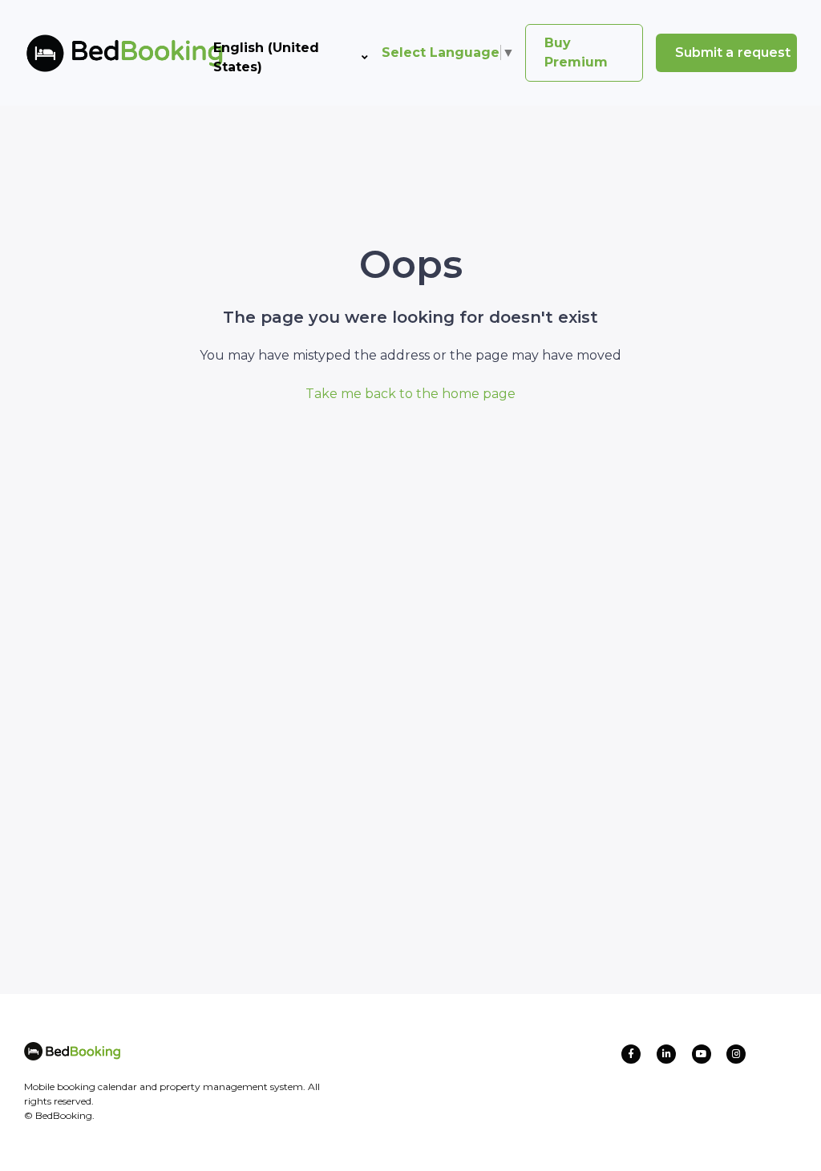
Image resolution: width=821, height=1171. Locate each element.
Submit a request (733, 52)
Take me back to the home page (410, 393)
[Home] (98, 52)
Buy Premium (576, 52)
